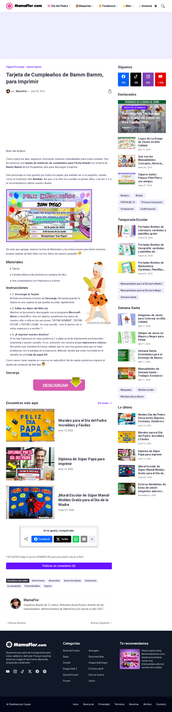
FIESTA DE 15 (128, 202)
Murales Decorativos (132, 396)
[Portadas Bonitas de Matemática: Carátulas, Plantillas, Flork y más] (126, 267)
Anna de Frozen (71, 650)
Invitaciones (90, 581)
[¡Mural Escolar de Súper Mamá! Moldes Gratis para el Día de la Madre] (30, 502)
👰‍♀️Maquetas (83, 6)
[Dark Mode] (155, 6)
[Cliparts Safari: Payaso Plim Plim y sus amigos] (126, 179)
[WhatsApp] (76, 539)
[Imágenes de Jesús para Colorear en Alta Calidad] (126, 320)
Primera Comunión (151, 202)
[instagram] (15, 671)
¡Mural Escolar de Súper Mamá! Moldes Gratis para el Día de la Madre (83, 500)
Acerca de (88, 704)
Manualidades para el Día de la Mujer (141, 290)
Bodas (139, 195)
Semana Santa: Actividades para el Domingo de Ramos (150, 354)
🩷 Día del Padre (57, 6)
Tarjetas (48, 586)
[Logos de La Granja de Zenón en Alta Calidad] (126, 143)
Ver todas (103, 403)
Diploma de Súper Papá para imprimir (81, 461)
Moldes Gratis (146, 390)
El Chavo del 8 (96, 668)
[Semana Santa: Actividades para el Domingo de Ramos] (126, 355)
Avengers (94, 650)
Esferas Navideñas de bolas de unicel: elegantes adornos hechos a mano (152, 488)
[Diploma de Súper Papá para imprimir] (30, 463)
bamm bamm (34, 67)
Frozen (66, 680)
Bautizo (125, 195)
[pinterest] (44, 671)
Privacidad (104, 704)
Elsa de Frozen (70, 674)
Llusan (27, 704)
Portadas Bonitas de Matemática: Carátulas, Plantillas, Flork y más (151, 266)
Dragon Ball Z (70, 668)
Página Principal (15, 67)
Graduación (127, 209)
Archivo (147, 704)
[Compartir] (108, 91)
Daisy (66, 656)
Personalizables (32, 586)
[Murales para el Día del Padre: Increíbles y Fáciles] (30, 425)
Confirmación (148, 209)
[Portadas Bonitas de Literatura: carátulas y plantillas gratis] (126, 231)
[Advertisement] (86, 35)
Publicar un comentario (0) (58, 565)
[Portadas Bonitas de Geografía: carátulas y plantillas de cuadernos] (126, 249)
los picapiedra (14, 586)
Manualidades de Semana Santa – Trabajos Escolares (150, 372)
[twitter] (30, 671)
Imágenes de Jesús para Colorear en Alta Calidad (151, 319)
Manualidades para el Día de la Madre (141, 283)
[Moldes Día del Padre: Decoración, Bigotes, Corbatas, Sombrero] (126, 419)
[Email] (84, 539)
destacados (54, 581)
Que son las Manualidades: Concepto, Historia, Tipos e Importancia (150, 160)
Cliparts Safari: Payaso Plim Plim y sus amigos (150, 178)
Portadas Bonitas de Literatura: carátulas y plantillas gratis (152, 230)
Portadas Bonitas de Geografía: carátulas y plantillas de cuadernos (151, 248)
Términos (119, 704)
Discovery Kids (96, 656)
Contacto (161, 704)
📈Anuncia (145, 6)
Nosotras (134, 704)
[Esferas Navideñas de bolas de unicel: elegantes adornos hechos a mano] (126, 489)
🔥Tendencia (107, 6)
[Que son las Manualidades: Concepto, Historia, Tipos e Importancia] (126, 161)
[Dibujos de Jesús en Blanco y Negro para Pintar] (126, 338)
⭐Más (126, 6)
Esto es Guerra (96, 674)
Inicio (75, 704)
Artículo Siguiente (100, 623)
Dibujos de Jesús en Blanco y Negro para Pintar (150, 337)
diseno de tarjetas (72, 581)
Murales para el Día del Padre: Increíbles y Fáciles (82, 422)
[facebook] (37, 671)
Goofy (92, 680)
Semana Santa (128, 297)
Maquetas (126, 390)
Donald (66, 662)
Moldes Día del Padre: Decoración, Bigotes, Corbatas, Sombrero (151, 418)
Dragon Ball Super (98, 662)
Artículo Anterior (17, 623)
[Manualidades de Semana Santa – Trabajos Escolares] (126, 373)
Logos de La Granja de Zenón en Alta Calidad (150, 142)
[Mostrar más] (92, 539)
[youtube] (7, 671)
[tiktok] (22, 671)
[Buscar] (162, 6)
